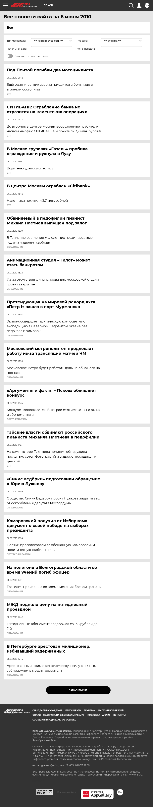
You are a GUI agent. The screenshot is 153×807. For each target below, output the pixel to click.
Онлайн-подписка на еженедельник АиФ (58, 715)
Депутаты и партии (18, 554)
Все (10, 27)
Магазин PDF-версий (111, 710)
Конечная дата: (86, 48)
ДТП (9, 94)
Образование (15, 247)
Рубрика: (82, 40)
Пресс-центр (73, 710)
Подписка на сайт (98, 715)
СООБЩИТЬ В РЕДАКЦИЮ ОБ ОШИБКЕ (54, 720)
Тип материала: (16, 40)
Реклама (89, 710)
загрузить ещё (78, 690)
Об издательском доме (47, 710)
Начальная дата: (17, 48)
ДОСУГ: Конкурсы (17, 419)
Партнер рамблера (66, 792)
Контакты (119, 715)
